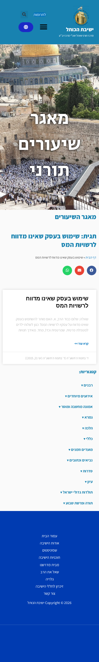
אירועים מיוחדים (80, 395)
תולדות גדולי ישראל (78, 492)
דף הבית (91, 257)
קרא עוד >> (81, 343)
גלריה (50, 578)
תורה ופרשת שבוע (79, 502)
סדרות (88, 470)
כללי (89, 438)
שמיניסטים (49, 550)
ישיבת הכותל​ (80, 29)
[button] (24, 14)
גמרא (88, 417)
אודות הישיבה (49, 542)
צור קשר (49, 593)
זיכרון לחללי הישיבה (49, 586)
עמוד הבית (49, 535)
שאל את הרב (49, 571)
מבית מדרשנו (49, 564)
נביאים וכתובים (81, 460)
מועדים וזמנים (82, 449)
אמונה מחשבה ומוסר (77, 406)
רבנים (88, 385)
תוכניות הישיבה (49, 557)
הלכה (89, 427)
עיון (90, 481)
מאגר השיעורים (75, 216)
